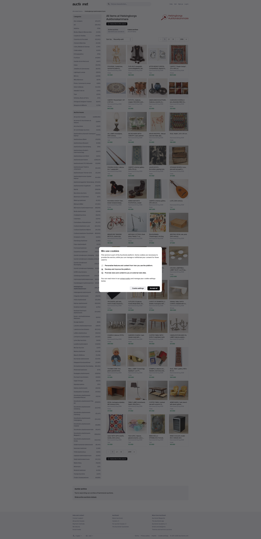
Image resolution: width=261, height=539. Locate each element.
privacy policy (125, 278)
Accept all (153, 288)
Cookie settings (138, 288)
